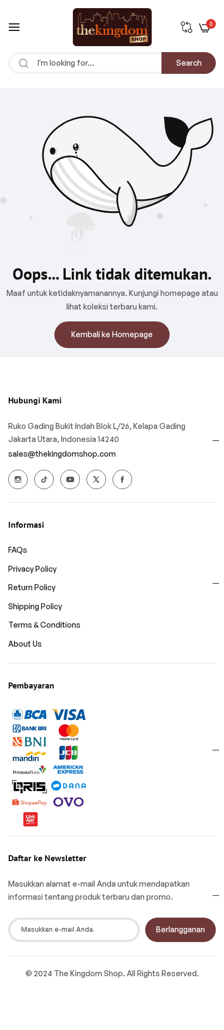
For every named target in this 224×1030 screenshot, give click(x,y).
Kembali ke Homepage (112, 334)
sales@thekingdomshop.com (62, 453)
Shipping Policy (35, 606)
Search (189, 62)
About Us (25, 643)
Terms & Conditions (44, 624)
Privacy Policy (32, 568)
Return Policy (31, 587)
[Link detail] (18, 479)
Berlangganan (180, 929)
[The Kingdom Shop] (112, 27)
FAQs (17, 549)
